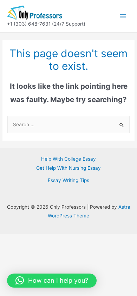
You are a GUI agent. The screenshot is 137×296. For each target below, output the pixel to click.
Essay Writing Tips (68, 180)
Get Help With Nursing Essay (68, 168)
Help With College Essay (68, 159)
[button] (52, 281)
